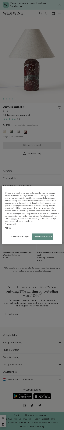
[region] (32, 215)
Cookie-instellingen (20, 236)
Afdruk (8, 228)
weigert (14, 218)
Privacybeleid (10, 224)
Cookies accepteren (43, 236)
